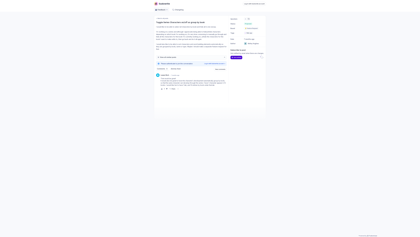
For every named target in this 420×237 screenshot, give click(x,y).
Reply (173, 89)
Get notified (237, 57)
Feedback (161, 10)
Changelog (179, 10)
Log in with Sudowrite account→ (214, 63)
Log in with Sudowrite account (254, 4)
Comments (162, 69)
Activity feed (175, 69)
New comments (220, 69)
